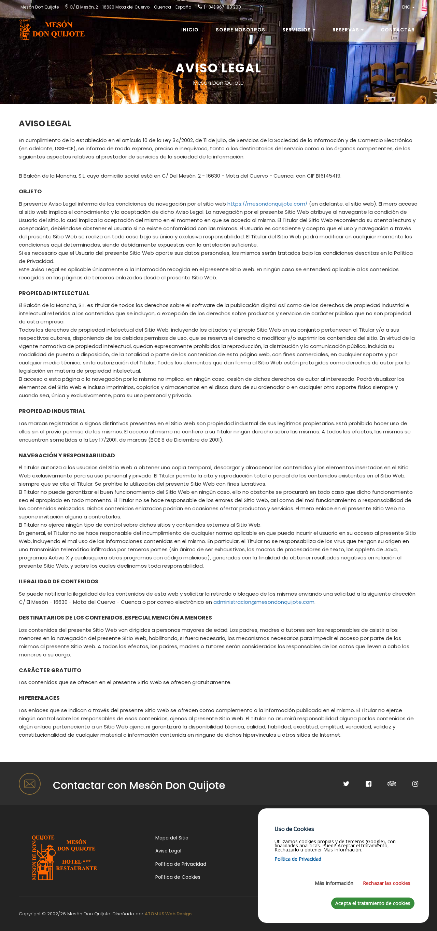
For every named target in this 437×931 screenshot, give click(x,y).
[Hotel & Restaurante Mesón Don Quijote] (65, 856)
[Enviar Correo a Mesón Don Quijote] (31, 784)
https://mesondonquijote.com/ (267, 203)
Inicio (190, 29)
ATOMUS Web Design (168, 914)
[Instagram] (408, 784)
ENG (406, 7)
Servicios (296, 29)
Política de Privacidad (180, 864)
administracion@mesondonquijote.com (263, 602)
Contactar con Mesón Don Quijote (139, 785)
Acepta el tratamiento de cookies (372, 903)
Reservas (346, 29)
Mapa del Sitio (171, 837)
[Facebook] (361, 784)
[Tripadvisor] (384, 784)
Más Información (334, 883)
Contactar (398, 29)
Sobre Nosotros (240, 29)
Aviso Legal (168, 850)
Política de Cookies (177, 877)
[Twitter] (339, 784)
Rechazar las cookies (386, 883)
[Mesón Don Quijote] (50, 22)
